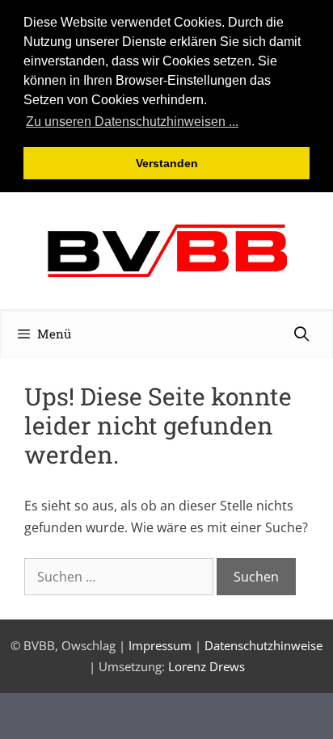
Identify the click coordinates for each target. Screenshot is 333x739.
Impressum (160, 645)
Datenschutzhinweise (263, 645)
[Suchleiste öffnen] (302, 333)
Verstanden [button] (167, 163)
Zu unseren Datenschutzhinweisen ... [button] (132, 121)
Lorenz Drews (206, 666)
